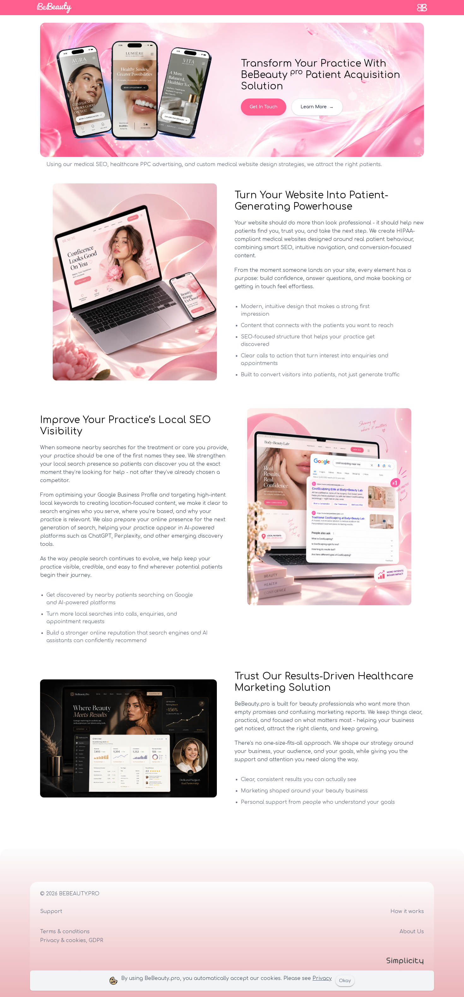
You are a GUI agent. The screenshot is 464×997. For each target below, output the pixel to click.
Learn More (317, 106)
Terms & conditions (65, 931)
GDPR (96, 940)
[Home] (54, 7)
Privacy (322, 978)
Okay (345, 980)
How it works (407, 911)
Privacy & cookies (63, 940)
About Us (412, 931)
